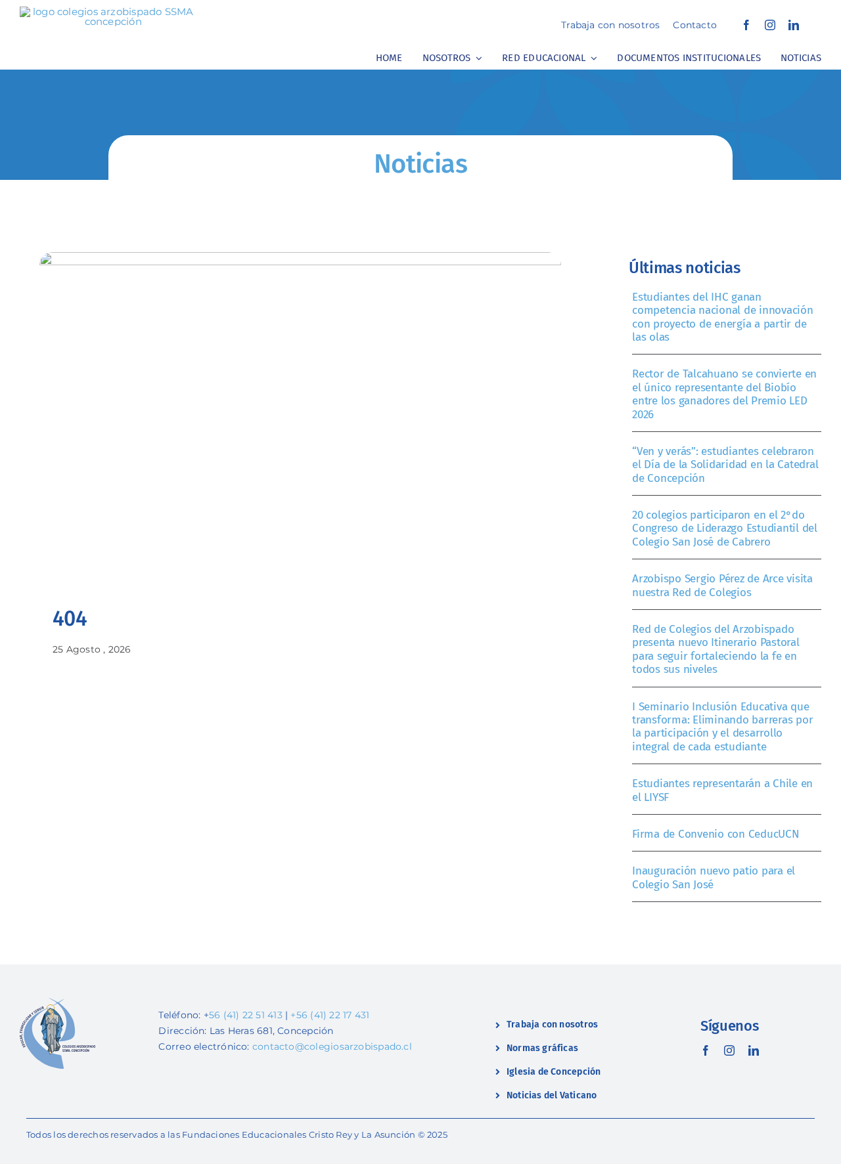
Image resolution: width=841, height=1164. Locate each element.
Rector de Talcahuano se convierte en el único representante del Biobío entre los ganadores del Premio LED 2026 (724, 394)
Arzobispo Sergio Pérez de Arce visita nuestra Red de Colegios (722, 585)
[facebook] (746, 25)
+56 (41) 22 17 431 (329, 1015)
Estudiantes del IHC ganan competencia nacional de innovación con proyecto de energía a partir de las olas (722, 317)
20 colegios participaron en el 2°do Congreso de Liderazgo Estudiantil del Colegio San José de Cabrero (724, 528)
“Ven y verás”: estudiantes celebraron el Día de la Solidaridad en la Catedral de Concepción (725, 464)
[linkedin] (793, 25)
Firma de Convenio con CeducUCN (715, 834)
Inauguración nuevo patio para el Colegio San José (713, 877)
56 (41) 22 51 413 (246, 1015)
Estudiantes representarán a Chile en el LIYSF (722, 790)
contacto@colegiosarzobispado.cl (332, 1046)
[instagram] (770, 25)
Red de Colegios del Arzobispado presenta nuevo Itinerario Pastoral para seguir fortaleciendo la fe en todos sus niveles (715, 649)
